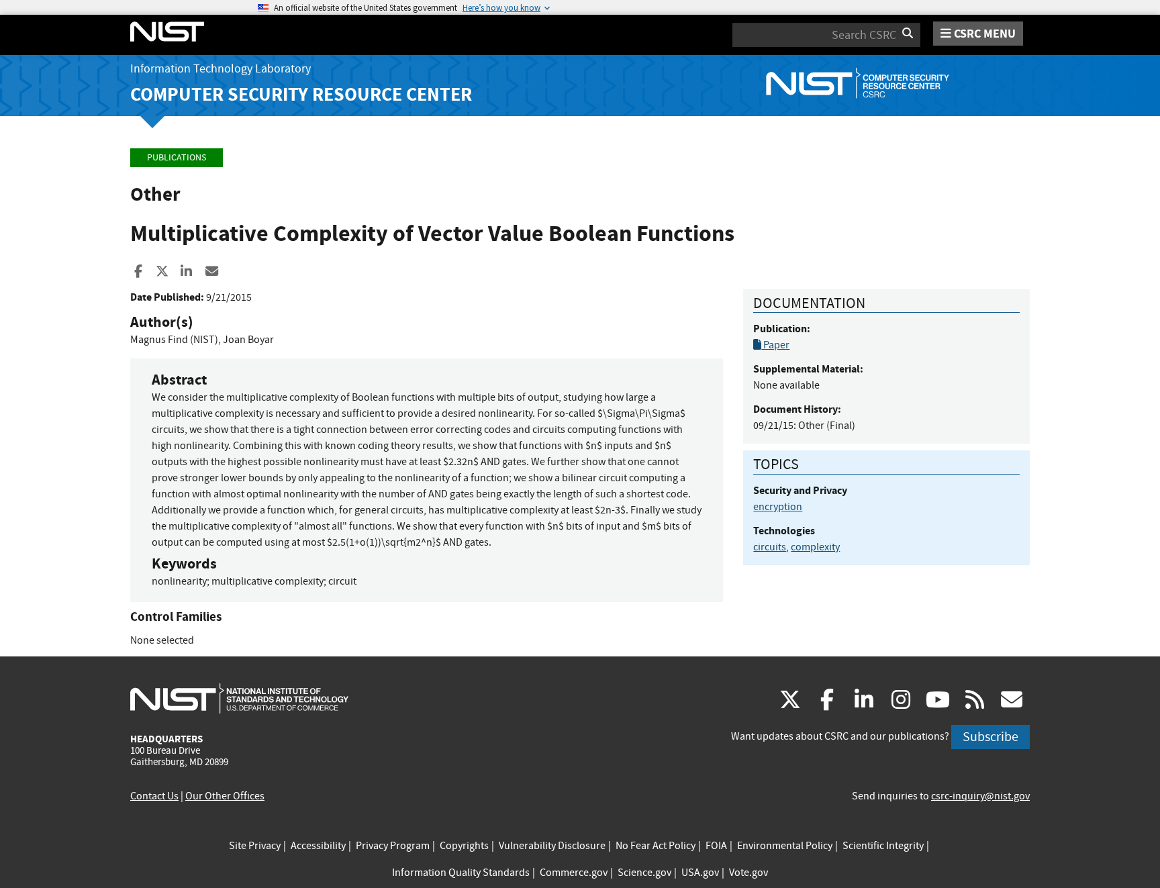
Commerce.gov (574, 872)
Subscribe (990, 736)
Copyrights (464, 845)
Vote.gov (748, 872)
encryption (777, 506)
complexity (815, 547)
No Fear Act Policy (655, 845)
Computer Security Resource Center (301, 94)
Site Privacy (255, 845)
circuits (769, 547)
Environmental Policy (784, 845)
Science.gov (644, 872)
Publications (176, 157)
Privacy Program (393, 845)
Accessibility (318, 845)
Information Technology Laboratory (220, 69)
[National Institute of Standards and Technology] (239, 698)
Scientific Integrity (883, 845)
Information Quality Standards (461, 872)
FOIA (716, 845)
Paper (775, 345)
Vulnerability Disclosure (552, 845)
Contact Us (154, 796)
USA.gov (700, 872)
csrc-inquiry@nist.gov (980, 796)
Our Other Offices (224, 796)
